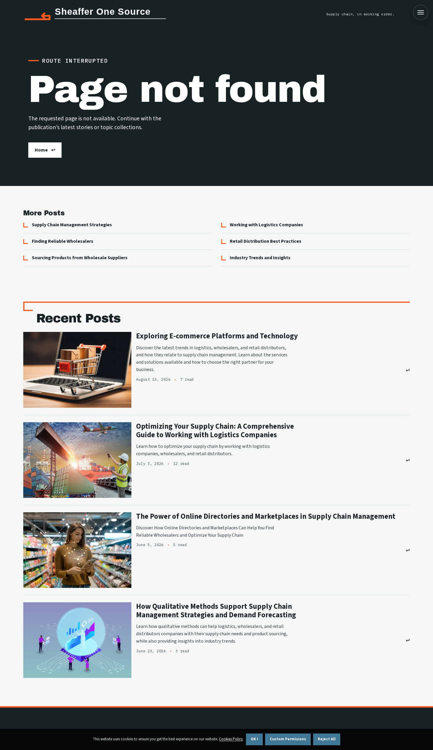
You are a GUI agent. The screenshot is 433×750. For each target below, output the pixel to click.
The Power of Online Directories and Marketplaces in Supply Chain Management (265, 516)
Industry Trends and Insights (260, 258)
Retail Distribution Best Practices (265, 241)
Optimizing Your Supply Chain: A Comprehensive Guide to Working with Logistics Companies (215, 430)
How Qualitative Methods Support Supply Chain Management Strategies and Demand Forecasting (216, 610)
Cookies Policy (231, 739)
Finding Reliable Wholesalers (62, 241)
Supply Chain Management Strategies (72, 225)
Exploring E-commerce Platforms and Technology (217, 336)
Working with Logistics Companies (266, 225)
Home (41, 150)
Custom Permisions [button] (288, 739)
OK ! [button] (254, 739)
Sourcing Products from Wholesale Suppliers (80, 258)
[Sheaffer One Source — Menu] (420, 12)
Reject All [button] (327, 739)
